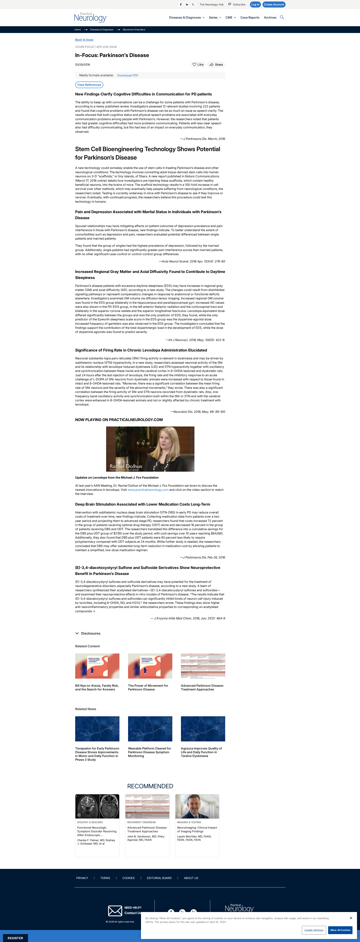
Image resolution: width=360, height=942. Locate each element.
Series (213, 17)
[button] (87, 633)
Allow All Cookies (340, 930)
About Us (191, 878)
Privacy (82, 878)
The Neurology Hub (212, 4)
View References (89, 85)
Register (15, 938)
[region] (249, 925)
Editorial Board (159, 878)
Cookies (128, 878)
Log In (255, 4)
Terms (105, 878)
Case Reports (250, 17)
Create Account (274, 4)
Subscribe (239, 4)
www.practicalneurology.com (148, 490)
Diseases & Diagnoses (185, 17)
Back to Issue (84, 39)
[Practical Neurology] (90, 17)
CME (229, 17)
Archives (270, 17)
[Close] (351, 918)
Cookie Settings (313, 930)
